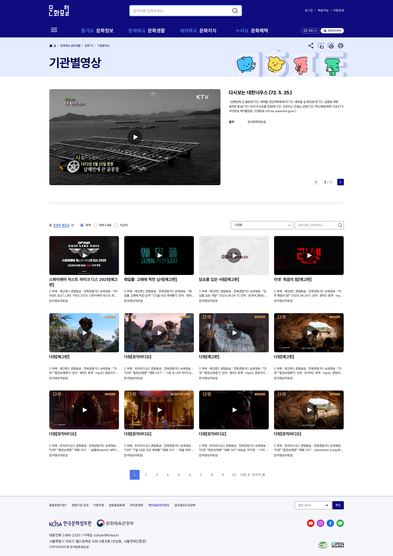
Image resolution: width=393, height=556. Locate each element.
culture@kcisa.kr (106, 535)
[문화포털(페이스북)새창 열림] (330, 526)
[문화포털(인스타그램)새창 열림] (320, 526)
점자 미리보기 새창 (321, 45)
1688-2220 (71, 535)
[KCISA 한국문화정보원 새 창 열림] (70, 525)
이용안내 (338, 10)
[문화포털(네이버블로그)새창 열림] (340, 526)
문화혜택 (252, 31)
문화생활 (146, 31)
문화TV (89, 45)
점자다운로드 (331, 45)
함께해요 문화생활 (70, 45)
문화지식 (198, 31)
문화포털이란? (58, 505)
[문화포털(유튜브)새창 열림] (310, 526)
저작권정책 (136, 505)
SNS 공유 (311, 45)
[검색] (235, 10)
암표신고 (312, 30)
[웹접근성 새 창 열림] (323, 547)
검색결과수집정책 (184, 505)
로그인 (309, 10)
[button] (340, 182)
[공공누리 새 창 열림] (338, 546)
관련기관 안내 (80, 505)
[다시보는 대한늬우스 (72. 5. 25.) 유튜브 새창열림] (134, 137)
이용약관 (98, 505)
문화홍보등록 (332, 30)
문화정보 (97, 31)
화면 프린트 (340, 45)
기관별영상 (103, 45)
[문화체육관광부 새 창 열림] (115, 526)
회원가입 (323, 10)
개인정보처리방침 (158, 505)
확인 (338, 505)
